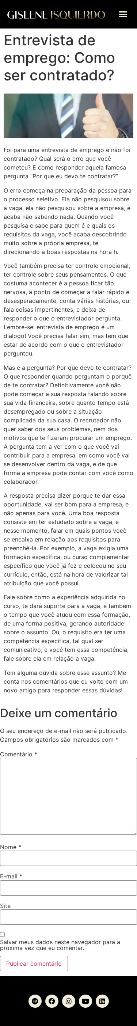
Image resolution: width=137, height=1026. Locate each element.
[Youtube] (85, 1001)
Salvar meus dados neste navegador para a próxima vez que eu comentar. (60, 945)
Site (5, 906)
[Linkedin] (102, 1001)
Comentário (18, 754)
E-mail (11, 876)
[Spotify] (35, 1001)
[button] (123, 14)
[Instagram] (68, 1001)
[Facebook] (51, 1001)
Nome (10, 847)
